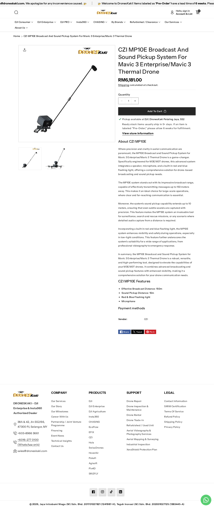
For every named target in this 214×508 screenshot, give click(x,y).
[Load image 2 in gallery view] (54, 158)
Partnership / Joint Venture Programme (66, 423)
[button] (16, 12)
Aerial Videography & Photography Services (139, 432)
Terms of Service (174, 411)
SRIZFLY (93, 473)
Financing (57, 430)
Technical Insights (61, 440)
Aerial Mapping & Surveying (143, 439)
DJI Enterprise (97, 406)
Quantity (124, 94)
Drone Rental (134, 414)
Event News (57, 435)
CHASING (94, 421)
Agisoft (93, 463)
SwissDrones (96, 447)
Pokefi (92, 458)
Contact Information (175, 401)
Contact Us (57, 446)
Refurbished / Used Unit (140, 425)
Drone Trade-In (135, 420)
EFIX (91, 432)
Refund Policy (172, 416)
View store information (137, 133)
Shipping (123, 85)
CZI (91, 437)
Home (16, 36)
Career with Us (59, 416)
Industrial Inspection (138, 444)
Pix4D (92, 468)
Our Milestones (59, 411)
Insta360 (94, 416)
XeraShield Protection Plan (142, 449)
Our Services (58, 401)
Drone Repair (134, 401)
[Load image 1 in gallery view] (30, 158)
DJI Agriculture (97, 411)
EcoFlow (93, 427)
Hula (91, 442)
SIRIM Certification (175, 406)
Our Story (56, 406)
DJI (90, 401)
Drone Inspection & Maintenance (137, 408)
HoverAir (93, 452)
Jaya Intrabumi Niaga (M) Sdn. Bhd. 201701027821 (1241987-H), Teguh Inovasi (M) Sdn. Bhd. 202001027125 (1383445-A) (112, 504)
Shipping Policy (173, 421)
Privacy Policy (172, 427)
